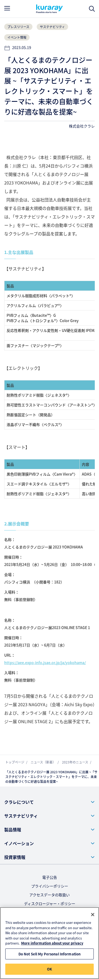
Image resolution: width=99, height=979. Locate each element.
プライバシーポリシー (49, 886)
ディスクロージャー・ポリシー (49, 903)
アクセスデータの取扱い (49, 894)
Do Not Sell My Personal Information (49, 953)
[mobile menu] (7, 8)
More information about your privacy (52, 943)
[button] (49, 802)
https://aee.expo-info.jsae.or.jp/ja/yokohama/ (45, 662)
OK (49, 969)
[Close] (92, 914)
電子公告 (49, 877)
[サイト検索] (92, 9)
